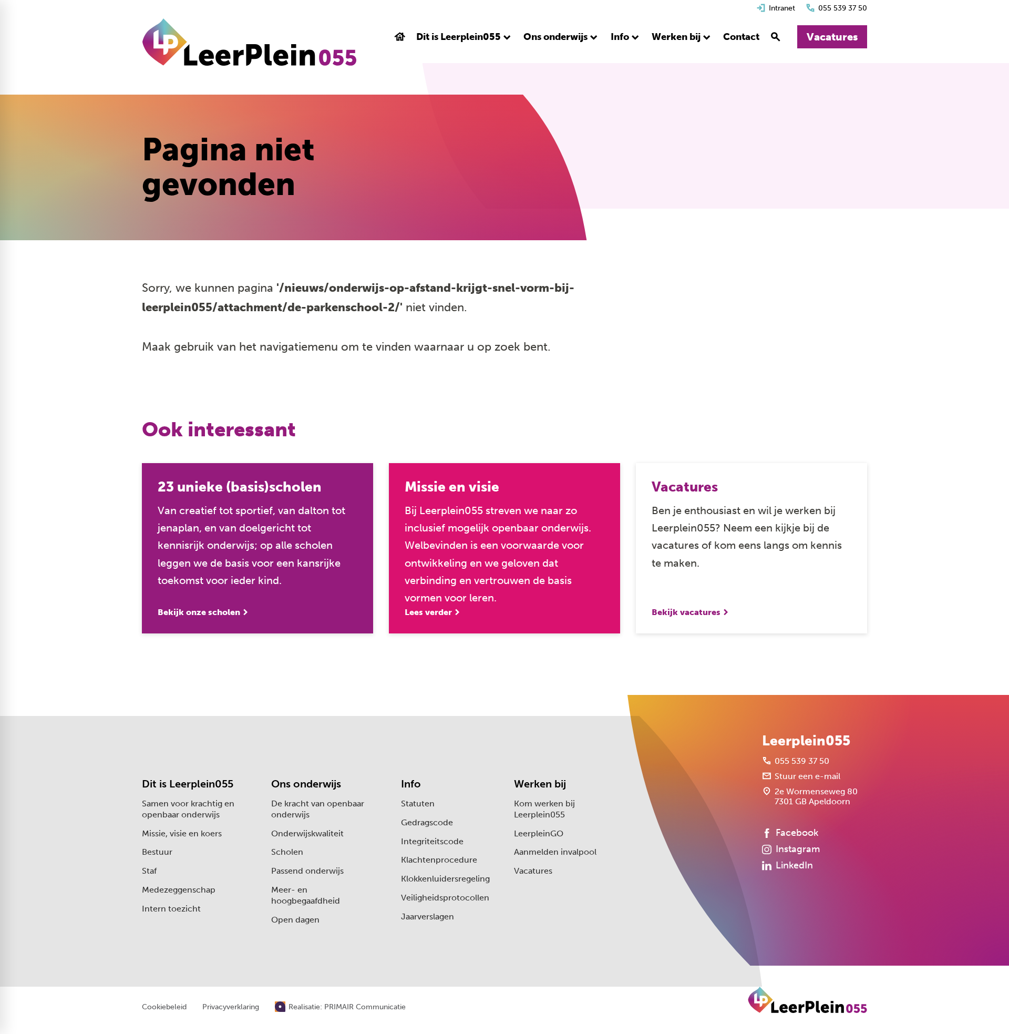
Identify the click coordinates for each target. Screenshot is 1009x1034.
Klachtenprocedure (439, 860)
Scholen (287, 852)
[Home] (249, 42)
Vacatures (533, 871)
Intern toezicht (171, 909)
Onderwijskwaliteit (307, 833)
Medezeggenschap (178, 890)
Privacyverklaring (230, 1007)
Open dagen (295, 920)
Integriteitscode (432, 841)
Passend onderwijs (307, 871)
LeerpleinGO (538, 833)
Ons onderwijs (306, 783)
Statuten (418, 803)
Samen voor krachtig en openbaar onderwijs (188, 809)
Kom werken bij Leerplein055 (544, 809)
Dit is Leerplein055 (187, 783)
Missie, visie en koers (182, 833)
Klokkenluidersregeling (445, 879)
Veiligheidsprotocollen (445, 898)
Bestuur (157, 852)
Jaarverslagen (427, 917)
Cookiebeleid (164, 1007)
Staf (149, 871)
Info (411, 783)
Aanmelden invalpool (555, 852)
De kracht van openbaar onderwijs (317, 809)
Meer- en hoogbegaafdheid (305, 895)
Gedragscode (427, 822)
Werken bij (540, 783)
